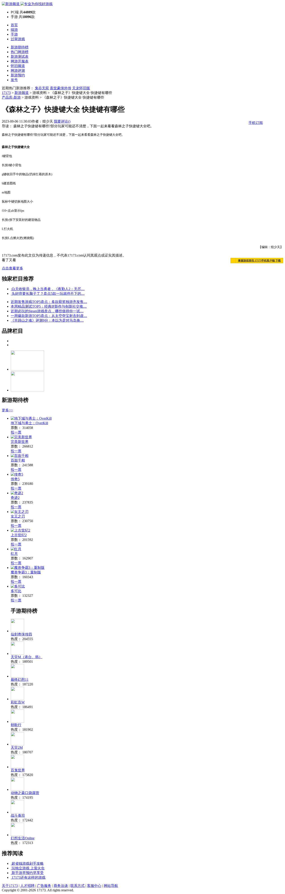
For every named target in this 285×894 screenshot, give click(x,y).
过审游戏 (18, 39)
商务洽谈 (61, 886)
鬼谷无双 (42, 88)
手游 (14, 34)
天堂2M (17, 747)
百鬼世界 (18, 770)
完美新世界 (19, 442)
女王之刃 (18, 516)
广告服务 (44, 886)
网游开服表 (19, 61)
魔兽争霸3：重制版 (26, 572)
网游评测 (18, 70)
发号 (14, 80)
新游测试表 (19, 56)
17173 (6, 93)
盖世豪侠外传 (60, 88)
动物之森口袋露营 (25, 793)
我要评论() (62, 121)
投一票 (16, 432)
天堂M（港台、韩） (26, 657)
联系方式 (77, 886)
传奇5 (15, 479)
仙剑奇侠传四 (21, 634)
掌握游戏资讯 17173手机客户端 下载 (259, 260)
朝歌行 (16, 725)
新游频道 (21, 93)
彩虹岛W (18, 702)
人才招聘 (27, 886)
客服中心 (94, 886)
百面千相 (18, 460)
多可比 (16, 591)
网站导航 (111, 886)
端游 (14, 30)
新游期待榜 (19, 47)
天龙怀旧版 (81, 88)
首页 (14, 25)
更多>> (7, 410)
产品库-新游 (11, 97)
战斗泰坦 (18, 815)
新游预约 (18, 75)
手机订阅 (255, 123)
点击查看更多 (12, 268)
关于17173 (10, 886)
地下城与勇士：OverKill (29, 423)
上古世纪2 (19, 535)
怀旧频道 (18, 66)
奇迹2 (15, 498)
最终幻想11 (19, 679)
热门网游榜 (19, 52)
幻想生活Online (23, 838)
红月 (14, 554)
